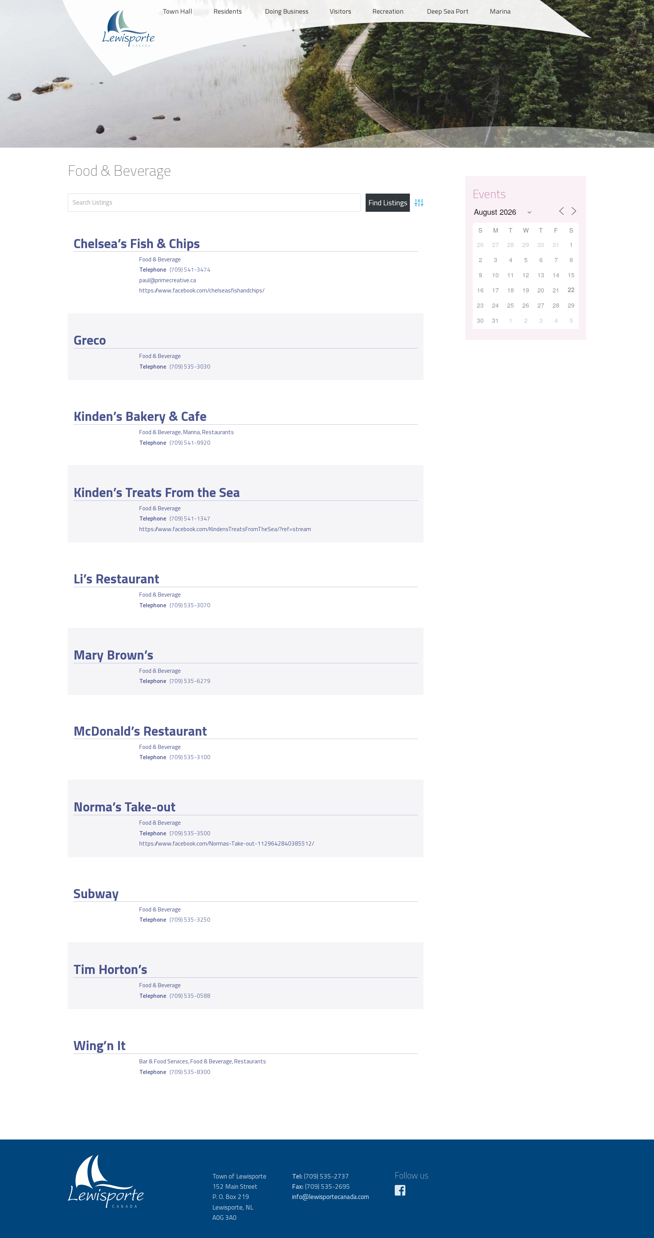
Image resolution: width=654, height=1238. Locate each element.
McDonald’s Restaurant (140, 731)
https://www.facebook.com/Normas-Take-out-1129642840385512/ (226, 843)
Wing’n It (99, 1045)
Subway (96, 893)
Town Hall (177, 11)
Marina (500, 11)
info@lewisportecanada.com (330, 1197)
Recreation (387, 11)
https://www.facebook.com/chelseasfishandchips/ (202, 290)
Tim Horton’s (110, 969)
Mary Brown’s (113, 654)
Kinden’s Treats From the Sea (156, 492)
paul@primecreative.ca (167, 280)
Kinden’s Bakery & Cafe (140, 416)
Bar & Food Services (163, 1061)
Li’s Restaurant (116, 578)
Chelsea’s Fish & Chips (136, 243)
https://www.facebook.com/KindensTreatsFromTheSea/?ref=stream (225, 529)
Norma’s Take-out (124, 806)
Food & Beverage (160, 259)
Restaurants (218, 432)
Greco (89, 340)
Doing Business (286, 11)
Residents (227, 11)
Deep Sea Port (448, 11)
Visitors (340, 11)
